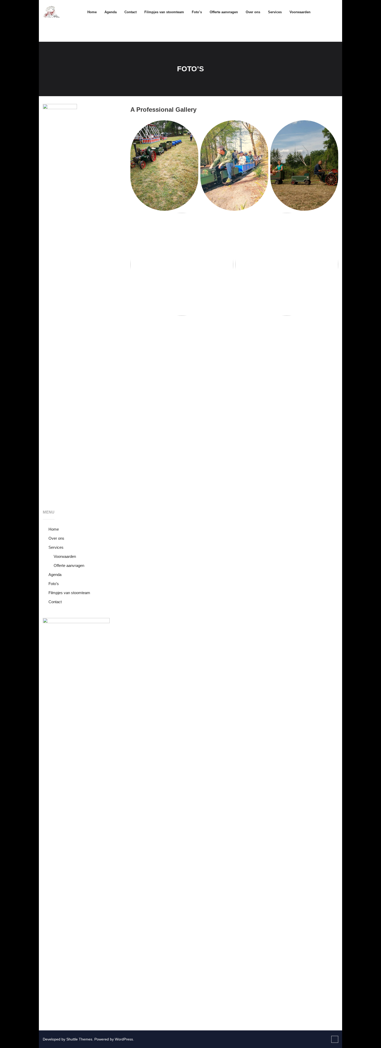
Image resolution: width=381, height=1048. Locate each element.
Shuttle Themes (79, 1039)
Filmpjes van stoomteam (69, 592)
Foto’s (53, 583)
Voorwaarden (65, 556)
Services (56, 547)
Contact (55, 602)
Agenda (54, 574)
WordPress (124, 1039)
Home (92, 12)
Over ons (56, 538)
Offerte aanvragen (69, 565)
